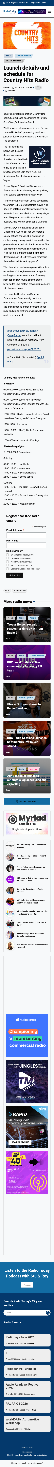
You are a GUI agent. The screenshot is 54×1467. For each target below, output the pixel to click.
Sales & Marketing (14, 61)
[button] (48, 1313)
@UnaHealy (32, 330)
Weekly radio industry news (21, 562)
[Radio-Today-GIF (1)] (27, 1035)
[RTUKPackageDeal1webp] (27, 101)
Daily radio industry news (21, 558)
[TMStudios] (27, 1081)
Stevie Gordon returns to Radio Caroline (24, 706)
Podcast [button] (27, 1285)
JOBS (44, 3)
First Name (12, 540)
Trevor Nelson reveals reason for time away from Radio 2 (25, 628)
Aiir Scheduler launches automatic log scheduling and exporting (27, 780)
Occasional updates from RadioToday (25, 569)
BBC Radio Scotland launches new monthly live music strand (27, 742)
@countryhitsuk (16, 330)
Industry (33, 769)
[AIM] (27, 1127)
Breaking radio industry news (22, 555)
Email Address (15, 530)
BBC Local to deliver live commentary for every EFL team (25, 666)
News (10, 618)
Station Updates (23, 56)
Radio (8, 56)
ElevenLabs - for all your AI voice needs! (27, 1463)
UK (32, 3)
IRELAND (37, 3)
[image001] (27, 1172)
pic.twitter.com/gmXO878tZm (24, 349)
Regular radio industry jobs (21, 565)
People (33, 618)
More (32, 1343)
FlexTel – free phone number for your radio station (27, 1455)
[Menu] (49, 11)
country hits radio (19, 591)
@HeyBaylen (14, 335)
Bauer (7, 591)
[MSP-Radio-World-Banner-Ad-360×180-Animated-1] (27, 824)
